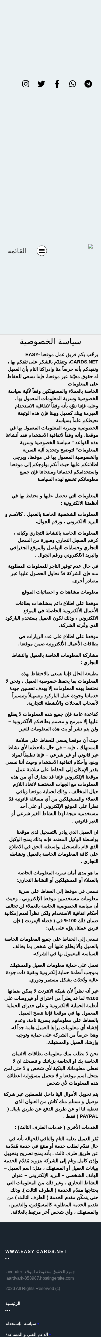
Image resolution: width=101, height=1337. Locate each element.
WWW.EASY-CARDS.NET (36, 1251)
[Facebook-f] (57, 84)
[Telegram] (88, 84)
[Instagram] (25, 84)
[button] (42, 251)
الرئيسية (12, 1303)
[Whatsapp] (72, 84)
